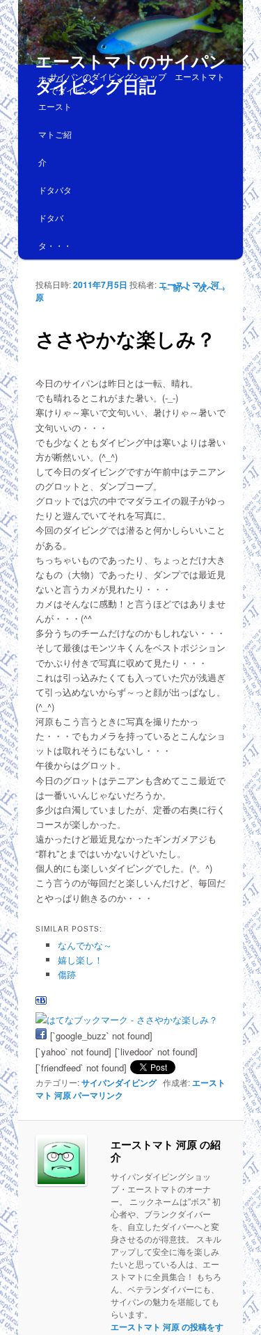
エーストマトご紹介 (55, 134)
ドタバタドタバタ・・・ (55, 217)
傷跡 (67, 974)
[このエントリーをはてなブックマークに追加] (41, 1003)
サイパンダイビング (119, 1082)
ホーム (50, 78)
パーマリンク (98, 1095)
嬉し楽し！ (80, 959)
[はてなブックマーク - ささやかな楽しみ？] (126, 1019)
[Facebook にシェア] (41, 1035)
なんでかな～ (85, 945)
